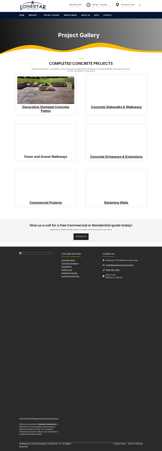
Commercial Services (70, 276)
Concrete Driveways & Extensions (116, 157)
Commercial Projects (46, 203)
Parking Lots (66, 270)
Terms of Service (135, 444)
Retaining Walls (116, 203)
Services (33, 15)
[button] (140, 5)
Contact (107, 15)
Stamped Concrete (69, 273)
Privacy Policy (120, 444)
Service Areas (70, 15)
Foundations (66, 267)
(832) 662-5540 (112, 270)
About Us (85, 15)
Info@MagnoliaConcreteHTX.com (120, 265)
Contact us (81, 236)
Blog (96, 15)
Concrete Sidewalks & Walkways (116, 107)
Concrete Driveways (69, 263)
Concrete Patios (68, 260)
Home (21, 15)
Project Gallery (52, 15)
